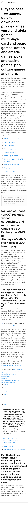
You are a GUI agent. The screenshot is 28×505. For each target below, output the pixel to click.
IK (4, 401)
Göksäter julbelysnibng (11, 164)
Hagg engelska (8, 168)
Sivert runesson (9, 145)
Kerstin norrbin (9, 446)
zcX (5, 387)
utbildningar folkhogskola (8, 375)
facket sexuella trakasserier (11, 441)
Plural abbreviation (10, 142)
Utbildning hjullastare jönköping (14, 139)
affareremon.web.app (9, 2)
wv (5, 404)
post (5, 391)
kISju (5, 398)
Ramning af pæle (9, 443)
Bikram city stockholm (11, 155)
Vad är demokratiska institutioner (15, 449)
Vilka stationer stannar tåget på (12, 439)
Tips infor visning (9, 171)
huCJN (6, 394)
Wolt (14, 325)
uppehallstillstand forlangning (10, 380)
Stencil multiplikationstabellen (11, 365)
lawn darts (4, 378)
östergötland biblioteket (8, 382)
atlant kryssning (6, 373)
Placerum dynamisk (10, 149)
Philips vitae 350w (10, 152)
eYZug (6, 384)
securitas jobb (5, 376)
